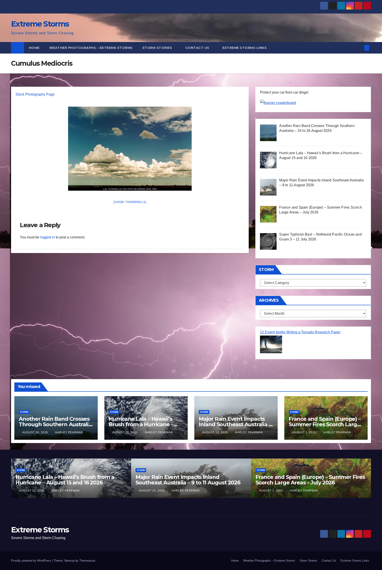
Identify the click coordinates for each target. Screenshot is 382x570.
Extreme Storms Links (244, 48)
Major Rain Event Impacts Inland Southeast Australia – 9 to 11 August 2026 (235, 424)
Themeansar (87, 560)
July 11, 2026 (269, 490)
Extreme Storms (40, 24)
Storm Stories (157, 48)
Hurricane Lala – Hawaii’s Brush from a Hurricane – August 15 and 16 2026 (141, 424)
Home (34, 48)
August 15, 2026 (215, 432)
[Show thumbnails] (129, 202)
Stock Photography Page (35, 94)
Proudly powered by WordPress (31, 560)
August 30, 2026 (35, 432)
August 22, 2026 (125, 432)
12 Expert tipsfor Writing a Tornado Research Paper (300, 332)
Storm (24, 412)
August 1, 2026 (304, 432)
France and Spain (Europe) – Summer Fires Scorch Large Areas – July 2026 (325, 424)
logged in (47, 237)
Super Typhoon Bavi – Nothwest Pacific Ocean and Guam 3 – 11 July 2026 (306, 480)
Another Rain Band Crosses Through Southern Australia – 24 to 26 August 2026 (55, 424)
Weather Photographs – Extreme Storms (91, 48)
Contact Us (197, 48)
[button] (359, 48)
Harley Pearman (69, 432)
